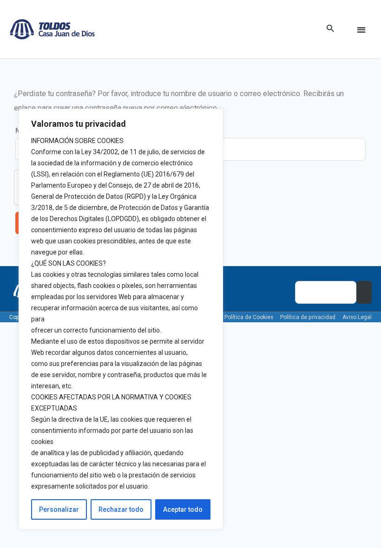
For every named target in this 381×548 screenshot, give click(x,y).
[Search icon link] (330, 29)
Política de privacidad (307, 317)
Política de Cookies (248, 317)
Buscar (364, 292)
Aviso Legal (357, 317)
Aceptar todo (183, 509)
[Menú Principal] (361, 30)
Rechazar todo (121, 509)
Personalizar (59, 509)
